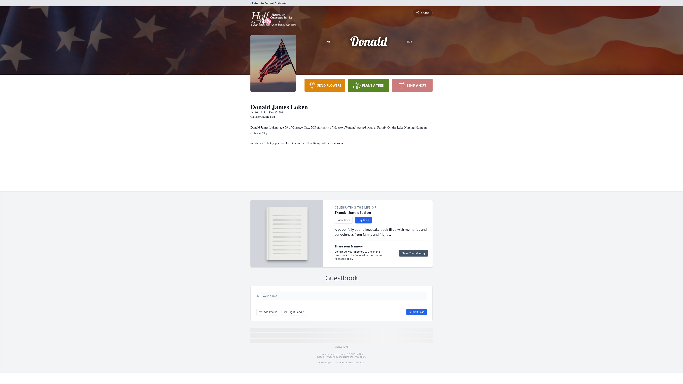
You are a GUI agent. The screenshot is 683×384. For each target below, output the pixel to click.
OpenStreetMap (345, 362)
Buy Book (363, 220)
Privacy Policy (331, 356)
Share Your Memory (413, 253)
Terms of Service (351, 356)
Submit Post (416, 312)
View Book (344, 220)
